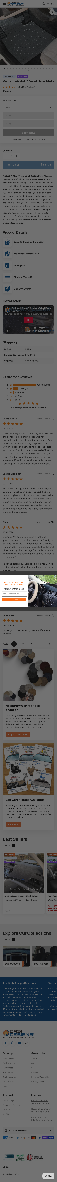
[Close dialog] (55, 576)
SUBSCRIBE (14, 599)
